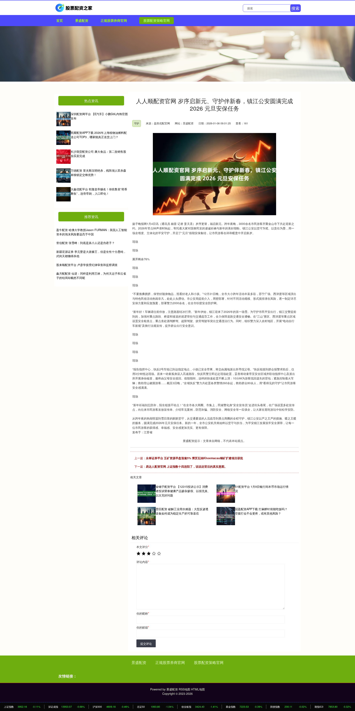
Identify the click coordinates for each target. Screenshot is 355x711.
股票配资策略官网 (156, 20)
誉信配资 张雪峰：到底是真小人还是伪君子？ (85, 243)
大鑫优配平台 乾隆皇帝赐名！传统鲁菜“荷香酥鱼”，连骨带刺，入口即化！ (99, 191)
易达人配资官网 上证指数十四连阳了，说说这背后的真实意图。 (186, 466)
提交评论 (146, 644)
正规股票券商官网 (114, 20)
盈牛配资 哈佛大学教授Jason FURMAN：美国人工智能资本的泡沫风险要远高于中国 (91, 232)
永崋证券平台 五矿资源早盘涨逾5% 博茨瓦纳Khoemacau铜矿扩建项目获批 (194, 458)
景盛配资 (81, 20)
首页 (59, 20)
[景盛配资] (74, 7)
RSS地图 (184, 689)
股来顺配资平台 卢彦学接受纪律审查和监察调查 (87, 265)
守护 (136, 123)
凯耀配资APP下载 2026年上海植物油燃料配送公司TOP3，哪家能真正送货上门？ (99, 135)
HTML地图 (198, 689)
